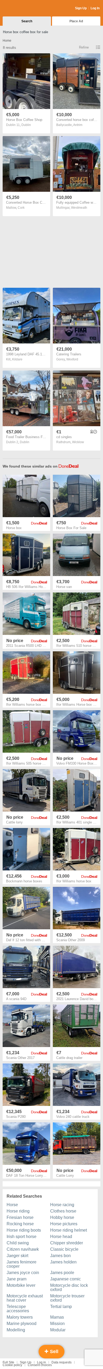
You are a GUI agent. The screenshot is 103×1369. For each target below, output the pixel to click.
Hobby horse (62, 1217)
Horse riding (18, 1211)
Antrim (77, 125)
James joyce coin (23, 1272)
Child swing (18, 1243)
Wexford (72, 359)
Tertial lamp (61, 1306)
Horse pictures (63, 1224)
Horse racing (62, 1204)
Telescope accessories (18, 1308)
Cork (21, 208)
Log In (95, 8)
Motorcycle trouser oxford (67, 1298)
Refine (84, 47)
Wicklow (78, 442)
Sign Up (81, 8)
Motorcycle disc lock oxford (69, 1287)
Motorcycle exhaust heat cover (25, 1298)
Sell (53, 1351)
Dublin (26, 125)
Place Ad (76, 21)
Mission (57, 1323)
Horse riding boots (24, 1230)
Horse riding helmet (68, 1230)
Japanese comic (65, 1279)
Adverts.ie (23, 8)
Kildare (17, 359)
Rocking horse (20, 1224)
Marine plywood (21, 1323)
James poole (62, 1272)
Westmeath (79, 208)
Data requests (62, 1362)
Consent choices (40, 1365)
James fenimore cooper (21, 1264)
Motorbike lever (21, 1285)
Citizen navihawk (23, 1249)
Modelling (16, 1330)
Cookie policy (12, 1365)
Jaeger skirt (17, 1255)
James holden (63, 1262)
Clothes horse (63, 1211)
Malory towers (20, 1317)
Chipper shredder (66, 1243)
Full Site (8, 1362)
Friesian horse (20, 1217)
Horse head (61, 1236)
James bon (60, 1255)
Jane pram (16, 1279)
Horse (12, 1204)
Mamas (57, 1317)
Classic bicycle (64, 1249)
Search (26, 21)
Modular (57, 1330)
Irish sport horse (21, 1236)
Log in (41, 1362)
